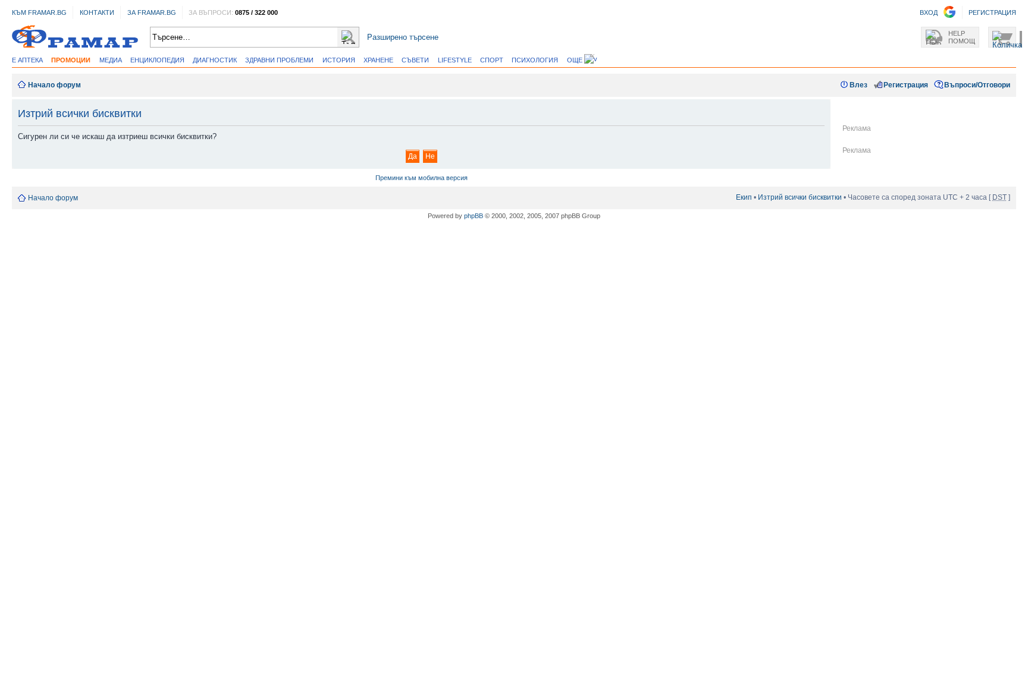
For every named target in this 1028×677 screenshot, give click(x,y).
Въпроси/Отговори (977, 85)
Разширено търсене (402, 37)
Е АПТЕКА (27, 60)
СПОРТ (491, 60)
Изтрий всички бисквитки (800, 197)
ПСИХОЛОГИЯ (535, 60)
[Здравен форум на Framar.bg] (75, 37)
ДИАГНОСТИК (215, 60)
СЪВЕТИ (415, 60)
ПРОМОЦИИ (70, 60)
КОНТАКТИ (97, 12)
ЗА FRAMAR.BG (151, 12)
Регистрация (905, 85)
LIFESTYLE (455, 60)
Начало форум (54, 85)
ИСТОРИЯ (338, 60)
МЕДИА (110, 60)
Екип (744, 197)
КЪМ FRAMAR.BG (39, 12)
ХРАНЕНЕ (378, 60)
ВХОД (929, 12)
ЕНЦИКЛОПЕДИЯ (157, 60)
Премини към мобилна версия (421, 177)
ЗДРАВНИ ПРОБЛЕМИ (279, 60)
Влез (858, 85)
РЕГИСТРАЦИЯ (992, 12)
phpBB (473, 215)
